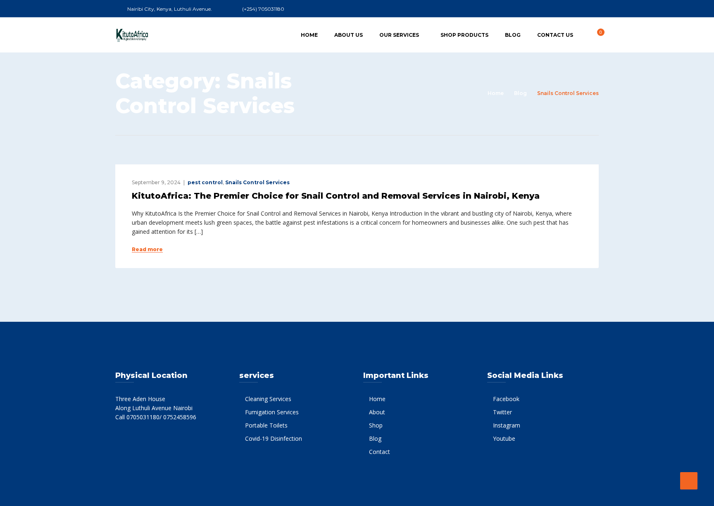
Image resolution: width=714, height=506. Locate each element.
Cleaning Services (268, 399)
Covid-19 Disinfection (273, 438)
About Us (348, 35)
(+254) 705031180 (263, 9)
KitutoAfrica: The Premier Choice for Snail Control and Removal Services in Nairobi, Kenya (336, 196)
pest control (205, 182)
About (377, 412)
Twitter (502, 412)
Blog (513, 35)
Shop (376, 425)
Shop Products (464, 35)
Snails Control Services (257, 182)
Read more (147, 249)
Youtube (504, 438)
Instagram (506, 425)
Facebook (506, 399)
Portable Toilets (266, 425)
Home (309, 35)
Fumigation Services (272, 412)
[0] (596, 34)
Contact (379, 452)
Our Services (399, 35)
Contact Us (555, 35)
